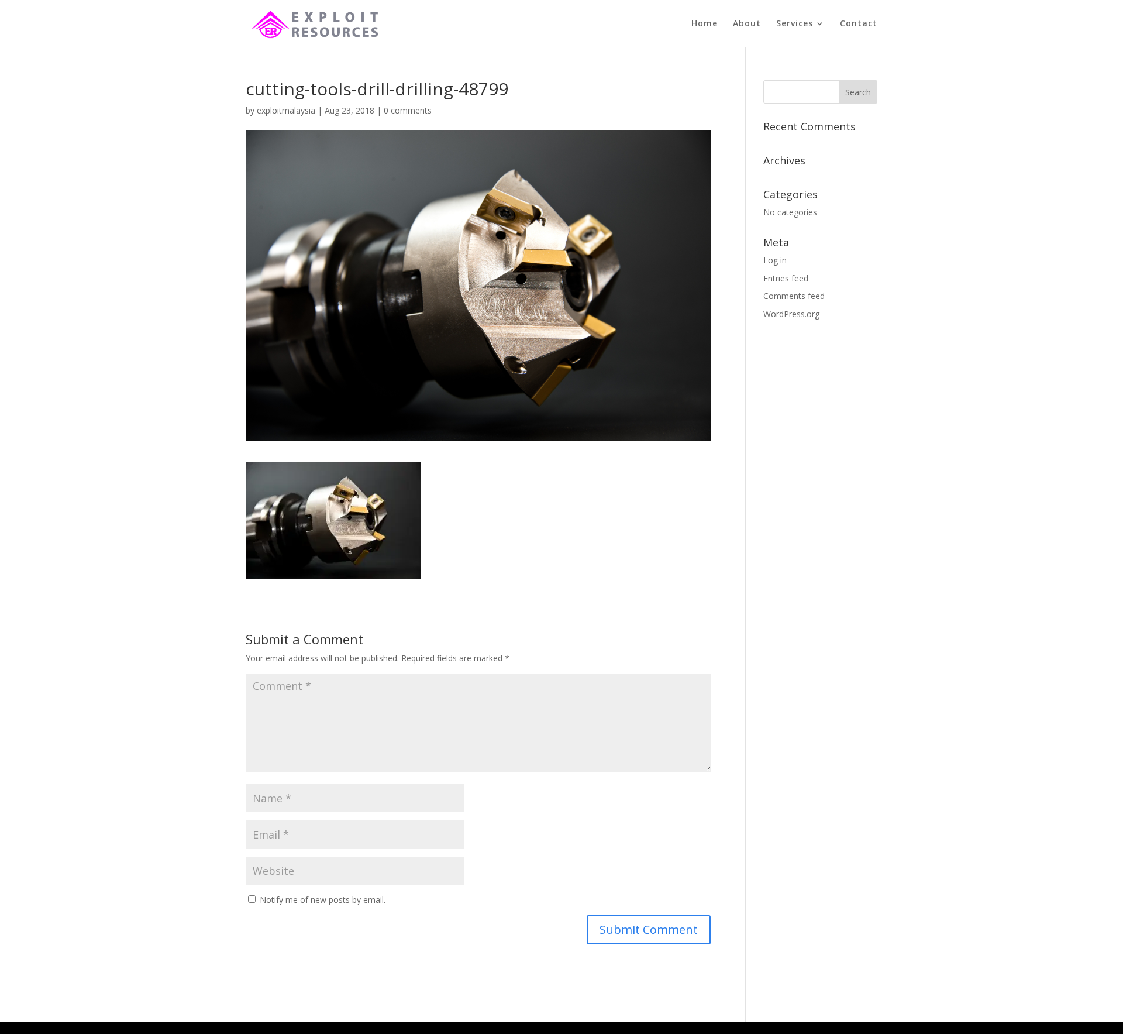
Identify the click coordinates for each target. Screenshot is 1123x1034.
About (747, 24)
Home (704, 24)
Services (794, 24)
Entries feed (785, 278)
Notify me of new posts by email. (322, 899)
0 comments (408, 110)
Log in (775, 260)
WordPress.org (791, 314)
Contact (858, 24)
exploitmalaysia (286, 110)
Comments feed (794, 295)
